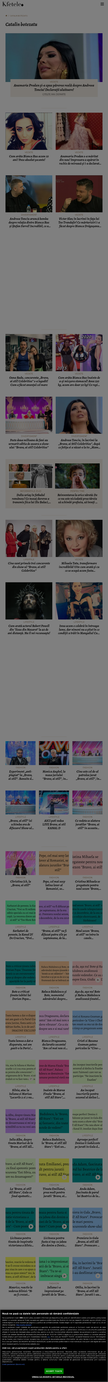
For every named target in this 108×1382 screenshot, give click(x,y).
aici (48, 1337)
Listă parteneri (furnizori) (13, 1364)
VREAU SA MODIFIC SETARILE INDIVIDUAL (53, 1377)
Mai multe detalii (24, 1325)
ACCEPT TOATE (54, 1371)
